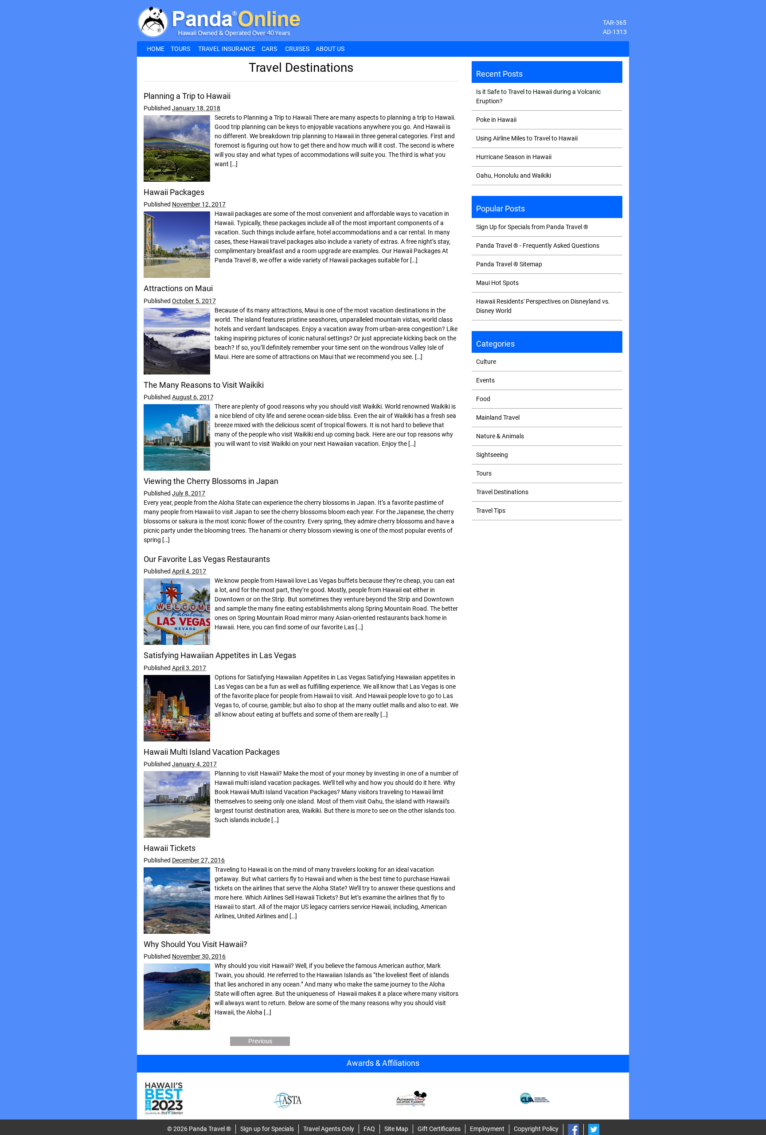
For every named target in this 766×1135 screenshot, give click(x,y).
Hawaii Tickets (169, 848)
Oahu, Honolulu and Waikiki (513, 175)
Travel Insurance (226, 48)
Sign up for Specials (267, 1128)
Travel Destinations (502, 491)
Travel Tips (490, 510)
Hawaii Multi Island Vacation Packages (212, 752)
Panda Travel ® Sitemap (509, 264)
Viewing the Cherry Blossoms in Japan (211, 481)
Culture (486, 361)
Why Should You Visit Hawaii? (195, 944)
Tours (180, 48)
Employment (487, 1128)
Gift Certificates (439, 1128)
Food (483, 398)
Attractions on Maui (178, 288)
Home (155, 48)
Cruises (297, 48)
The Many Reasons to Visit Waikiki (204, 385)
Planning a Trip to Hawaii (187, 96)
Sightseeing (492, 454)
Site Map (396, 1128)
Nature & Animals (500, 436)
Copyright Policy (536, 1128)
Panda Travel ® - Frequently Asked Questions (537, 245)
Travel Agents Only (328, 1128)
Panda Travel (207, 1128)
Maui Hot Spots (497, 282)
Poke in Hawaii (496, 119)
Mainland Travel (498, 417)
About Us (330, 48)
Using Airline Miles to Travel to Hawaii (527, 138)
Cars (269, 48)
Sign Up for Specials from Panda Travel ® (532, 226)
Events (485, 380)
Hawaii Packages (174, 192)
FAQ (369, 1128)
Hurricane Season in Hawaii (513, 156)
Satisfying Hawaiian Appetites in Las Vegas (220, 655)
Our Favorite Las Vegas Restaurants (207, 559)
